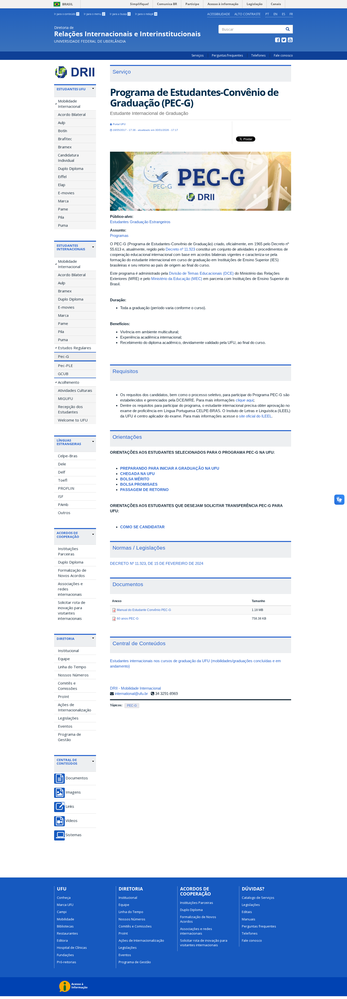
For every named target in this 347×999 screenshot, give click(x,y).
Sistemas (74, 835)
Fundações (65, 955)
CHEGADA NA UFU (137, 473)
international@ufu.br (131, 693)
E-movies (66, 192)
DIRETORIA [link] (65, 638)
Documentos (77, 778)
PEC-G (132, 705)
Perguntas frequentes (227, 55)
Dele (62, 463)
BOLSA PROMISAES (138, 484)
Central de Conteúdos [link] (67, 761)
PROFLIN (66, 488)
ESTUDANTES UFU (71, 89)
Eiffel (62, 176)
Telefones (258, 55)
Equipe (64, 658)
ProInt (63, 696)
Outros (64, 512)
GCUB (63, 373)
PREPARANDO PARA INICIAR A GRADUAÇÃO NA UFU (169, 468)
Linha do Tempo (72, 666)
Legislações (68, 718)
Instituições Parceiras (68, 551)
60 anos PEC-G (127, 618)
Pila (61, 217)
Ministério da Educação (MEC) (176, 278)
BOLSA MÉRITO (134, 479)
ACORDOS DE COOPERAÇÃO (68, 535)
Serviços (197, 55)
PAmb (63, 504)
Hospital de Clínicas (72, 947)
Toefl (62, 480)
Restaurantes (67, 933)
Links (70, 806)
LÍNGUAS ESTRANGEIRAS (69, 442)
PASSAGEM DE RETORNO (144, 489)
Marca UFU (65, 904)
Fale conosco (283, 55)
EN (275, 14)
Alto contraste (247, 14)
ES (283, 14)
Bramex (65, 146)
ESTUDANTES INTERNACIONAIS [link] (71, 247)
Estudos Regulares (74, 347)
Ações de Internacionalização (74, 707)
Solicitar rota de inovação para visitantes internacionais (71, 610)
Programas (119, 235)
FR (291, 14)
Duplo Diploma (70, 168)
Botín (62, 130)
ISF (60, 496)
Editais (247, 911)
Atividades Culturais (75, 390)
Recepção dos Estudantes (70, 409)
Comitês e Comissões (67, 685)
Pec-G (63, 356)
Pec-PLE (65, 365)
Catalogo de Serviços (258, 897)
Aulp (61, 122)
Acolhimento (68, 382)
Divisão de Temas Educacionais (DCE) (201, 273)
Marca (63, 200)
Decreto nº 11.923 (180, 249)
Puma (63, 225)
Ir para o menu (94, 14)
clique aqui (244, 400)
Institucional (68, 650)
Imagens (73, 792)
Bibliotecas (65, 926)
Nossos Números (73, 674)
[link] (75, 89)
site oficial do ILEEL (255, 416)
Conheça (64, 897)
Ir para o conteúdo (66, 14)
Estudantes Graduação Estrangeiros (140, 222)
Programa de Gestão (69, 737)
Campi (62, 911)
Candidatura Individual (68, 157)
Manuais (248, 919)
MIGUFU (65, 398)
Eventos (65, 726)
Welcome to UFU (73, 420)
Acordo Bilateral (72, 114)
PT (267, 14)
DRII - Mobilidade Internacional (135, 688)
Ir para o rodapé (145, 14)
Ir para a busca (120, 14)
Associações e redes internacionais (70, 589)
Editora (62, 940)
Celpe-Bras (67, 455)
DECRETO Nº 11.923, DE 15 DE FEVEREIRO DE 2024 (156, 563)
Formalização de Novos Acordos (72, 573)
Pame (63, 209)
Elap (61, 184)
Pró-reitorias (66, 962)
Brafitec (65, 138)
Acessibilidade (218, 14)
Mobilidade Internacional (69, 103)
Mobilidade (65, 919)
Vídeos (71, 820)
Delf (61, 472)
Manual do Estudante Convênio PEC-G (144, 610)
